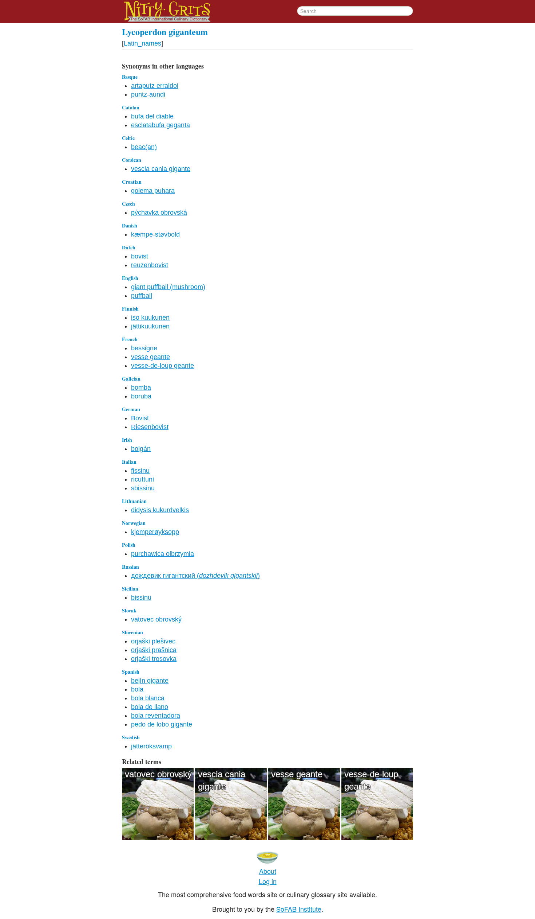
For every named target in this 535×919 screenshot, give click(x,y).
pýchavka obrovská (159, 212)
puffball (141, 295)
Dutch (128, 247)
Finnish (130, 308)
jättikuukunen (150, 326)
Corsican (131, 160)
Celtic (128, 138)
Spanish (130, 671)
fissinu (140, 470)
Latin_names (142, 43)
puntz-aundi (148, 94)
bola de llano (149, 706)
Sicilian (130, 588)
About (267, 871)
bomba (141, 387)
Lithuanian (134, 501)
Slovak (129, 610)
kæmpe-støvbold (155, 234)
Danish (129, 225)
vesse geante (150, 357)
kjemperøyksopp (155, 532)
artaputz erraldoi (154, 85)
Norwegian (134, 523)
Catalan (130, 107)
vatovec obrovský (156, 619)
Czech (128, 203)
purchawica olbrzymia (162, 553)
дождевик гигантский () (195, 575)
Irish (127, 440)
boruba (141, 396)
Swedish (131, 737)
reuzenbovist (149, 265)
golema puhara (153, 190)
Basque (130, 77)
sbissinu (143, 488)
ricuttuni (142, 479)
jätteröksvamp (151, 746)
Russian (130, 567)
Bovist (140, 418)
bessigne (144, 348)
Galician (131, 378)
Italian (129, 462)
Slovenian (132, 632)
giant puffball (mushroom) (168, 287)
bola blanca (148, 698)
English (130, 278)
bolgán (141, 448)
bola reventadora (155, 715)
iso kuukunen (150, 317)
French (130, 339)
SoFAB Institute (298, 909)
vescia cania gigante (160, 168)
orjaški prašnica (154, 650)
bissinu (141, 597)
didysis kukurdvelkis (160, 510)
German (131, 409)
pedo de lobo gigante (161, 724)
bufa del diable (152, 116)
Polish (128, 545)
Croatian (132, 182)
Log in (268, 881)
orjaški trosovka (154, 658)
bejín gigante (150, 680)
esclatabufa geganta (160, 125)
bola (137, 689)
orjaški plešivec (153, 641)
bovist (139, 256)
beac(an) (144, 147)
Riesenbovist (150, 427)
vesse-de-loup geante (162, 365)
